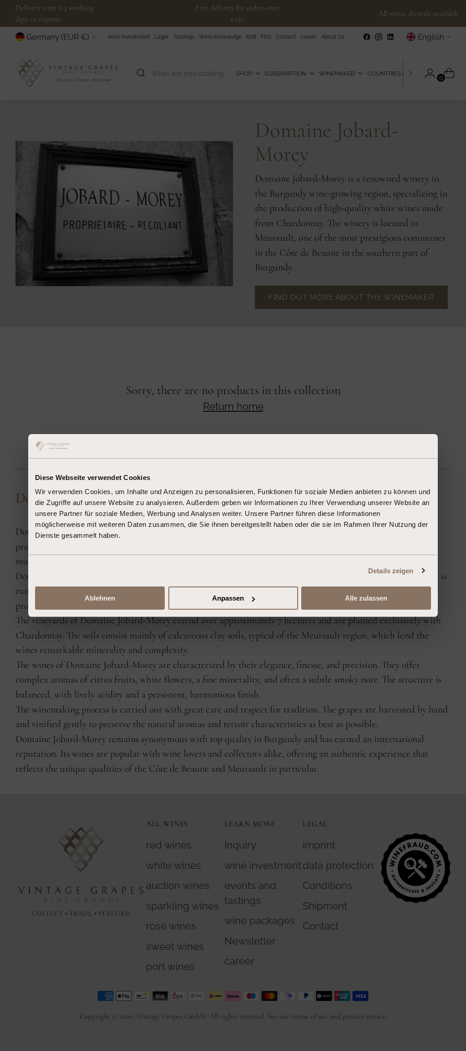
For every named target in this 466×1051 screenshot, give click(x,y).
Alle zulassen (366, 598)
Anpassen (228, 598)
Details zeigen (390, 571)
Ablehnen (100, 598)
